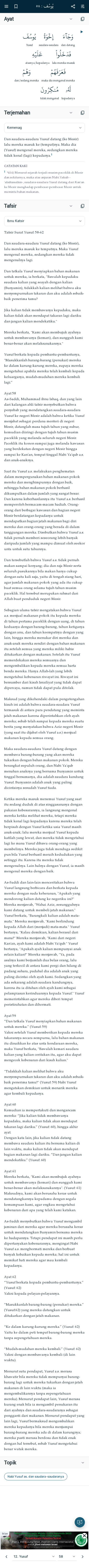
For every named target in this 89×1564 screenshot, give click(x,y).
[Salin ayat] (82, 19)
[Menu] (6, 6)
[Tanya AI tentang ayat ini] (80, 1522)
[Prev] (6, 1556)
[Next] (82, 1556)
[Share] (73, 6)
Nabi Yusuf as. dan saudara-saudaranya (36, 1476)
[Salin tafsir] (82, 206)
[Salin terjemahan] (82, 112)
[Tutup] (84, 1535)
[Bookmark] (16, 6)
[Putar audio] (81, 31)
